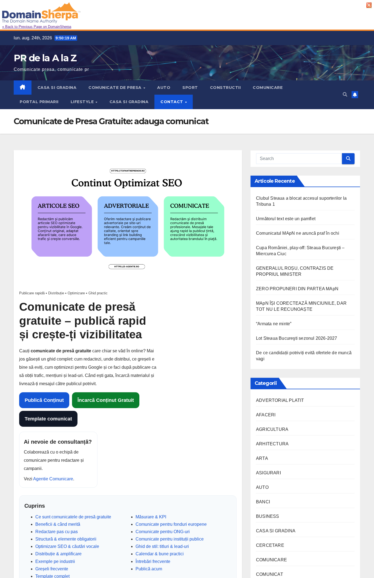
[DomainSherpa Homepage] (40, 21)
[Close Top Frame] (369, 6)
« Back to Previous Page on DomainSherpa (36, 27)
